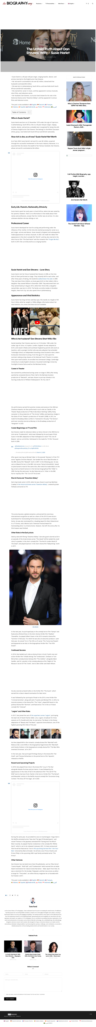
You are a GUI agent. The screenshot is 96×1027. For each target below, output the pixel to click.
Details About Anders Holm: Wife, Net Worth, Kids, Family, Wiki (33, 956)
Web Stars (61, 3)
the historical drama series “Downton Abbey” (32, 484)
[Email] (6, 93)
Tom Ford (43, 57)
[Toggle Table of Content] (28, 112)
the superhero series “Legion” (40, 715)
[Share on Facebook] (6, 82)
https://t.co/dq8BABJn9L (31, 448)
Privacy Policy (12, 1016)
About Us (6, 1016)
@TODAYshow (37, 446)
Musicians (38, 3)
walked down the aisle (45, 279)
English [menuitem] (34, 104)
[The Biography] (17, 4)
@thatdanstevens (19, 446)
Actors (48, 44)
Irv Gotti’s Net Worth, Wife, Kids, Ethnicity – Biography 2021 (13, 956)
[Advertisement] (48, 18)
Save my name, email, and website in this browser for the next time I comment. (25, 994)
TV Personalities (50, 3)
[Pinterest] (6, 89)
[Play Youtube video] (37, 322)
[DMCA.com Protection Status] (12, 1014)
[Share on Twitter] (6, 86)
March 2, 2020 (41, 452)
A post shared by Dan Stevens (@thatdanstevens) (35, 831)
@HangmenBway (19, 448)
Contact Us (18, 1016)
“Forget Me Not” (53, 239)
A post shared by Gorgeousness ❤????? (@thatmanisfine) (35, 200)
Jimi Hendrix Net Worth (79, 200)
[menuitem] (71, 3)
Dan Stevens (35, 627)
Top (91, 1014)
